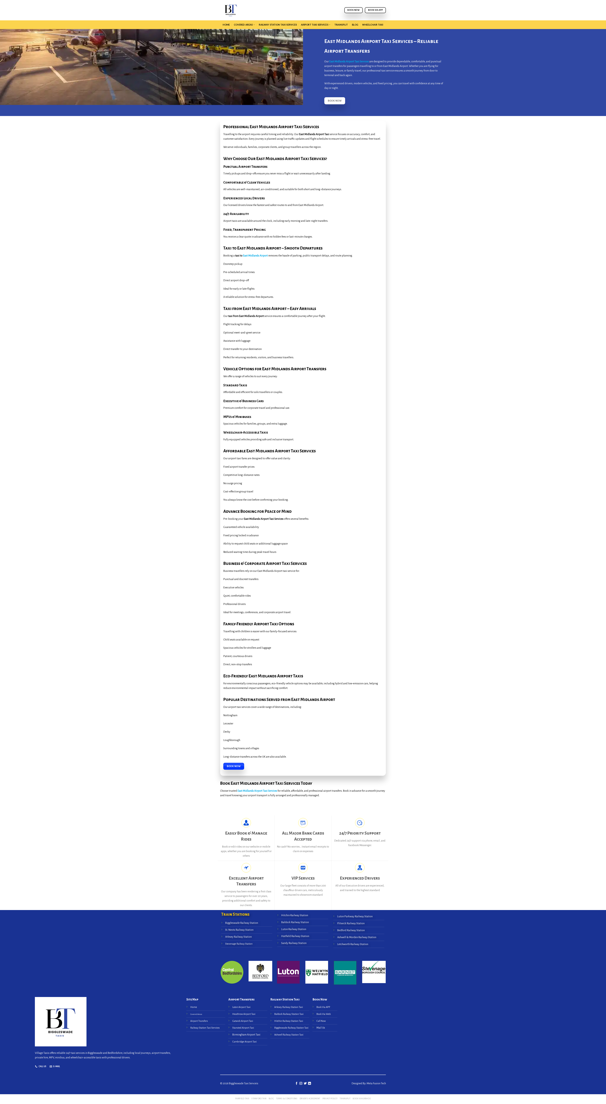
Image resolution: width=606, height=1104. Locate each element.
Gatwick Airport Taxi (242, 1021)
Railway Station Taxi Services (278, 24)
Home (226, 24)
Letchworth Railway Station (352, 944)
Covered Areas (243, 24)
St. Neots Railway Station (239, 929)
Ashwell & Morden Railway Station (356, 937)
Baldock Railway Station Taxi (288, 1014)
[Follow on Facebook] (296, 1083)
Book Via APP (323, 1007)
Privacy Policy (330, 1099)
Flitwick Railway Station (351, 923)
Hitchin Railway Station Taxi (288, 1021)
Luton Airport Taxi (241, 1007)
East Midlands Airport (255, 255)
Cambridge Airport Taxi (244, 1041)
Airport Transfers (199, 1021)
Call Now (321, 1021)
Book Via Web (323, 1014)
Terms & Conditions (286, 1099)
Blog (355, 24)
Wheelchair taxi (372, 24)
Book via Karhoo (362, 1099)
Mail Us (320, 1027)
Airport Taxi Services (314, 24)
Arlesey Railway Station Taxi (288, 1007)
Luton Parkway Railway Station (355, 916)
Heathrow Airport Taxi (243, 1014)
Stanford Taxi (259, 1099)
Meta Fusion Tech (376, 1083)
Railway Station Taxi (285, 999)
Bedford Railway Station (351, 930)
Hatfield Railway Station (295, 936)
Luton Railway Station (293, 929)
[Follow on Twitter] (305, 1083)
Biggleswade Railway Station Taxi (291, 1028)
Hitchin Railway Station (294, 915)
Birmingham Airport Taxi (246, 1034)
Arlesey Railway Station (238, 936)
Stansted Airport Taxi (243, 1028)
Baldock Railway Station (295, 922)
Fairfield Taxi (242, 1099)
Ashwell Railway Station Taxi (288, 1034)
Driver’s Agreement (310, 1099)
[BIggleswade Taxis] (250, 10)
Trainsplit (341, 24)
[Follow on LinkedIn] (309, 1083)
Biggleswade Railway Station (241, 923)
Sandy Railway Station (293, 943)
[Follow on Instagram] (300, 1083)
